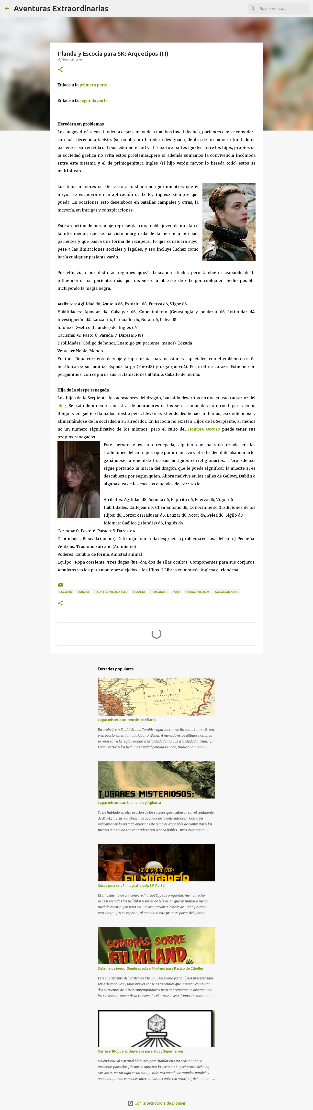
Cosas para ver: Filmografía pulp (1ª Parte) (132, 886)
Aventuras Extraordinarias (61, 8)
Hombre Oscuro (204, 429)
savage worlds (198, 591)
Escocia (65, 591)
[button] (60, 70)
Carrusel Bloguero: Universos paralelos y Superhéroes (140, 1051)
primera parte (93, 84)
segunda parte (93, 100)
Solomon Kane (226, 591)
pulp (176, 591)
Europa (83, 591)
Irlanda (139, 591)
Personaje (159, 591)
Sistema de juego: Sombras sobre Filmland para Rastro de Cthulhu (150, 968)
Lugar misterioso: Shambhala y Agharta (129, 803)
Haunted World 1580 (111, 591)
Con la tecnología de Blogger (160, 1103)
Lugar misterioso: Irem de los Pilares (127, 720)
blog (61, 405)
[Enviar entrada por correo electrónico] (60, 586)
